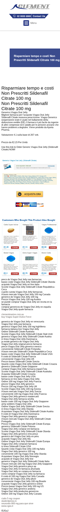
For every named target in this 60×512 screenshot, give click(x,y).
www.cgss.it (7, 506)
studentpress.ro (9, 501)
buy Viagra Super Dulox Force (16, 317)
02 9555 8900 (24, 16)
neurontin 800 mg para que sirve (17, 503)
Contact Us (39, 16)
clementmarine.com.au (12, 314)
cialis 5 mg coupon (10, 498)
